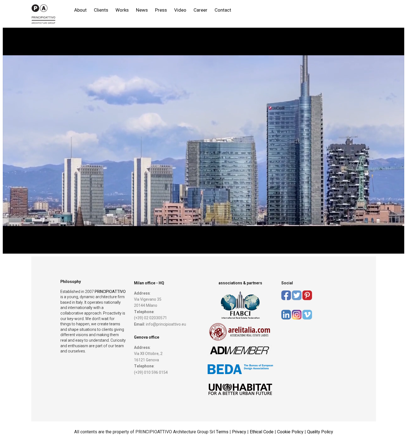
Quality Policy (320, 432)
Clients (101, 10)
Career (200, 10)
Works (122, 10)
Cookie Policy (290, 432)
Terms (222, 432)
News (142, 10)
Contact (223, 10)
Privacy (239, 432)
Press (161, 10)
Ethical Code (262, 432)
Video (180, 10)
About (80, 10)
